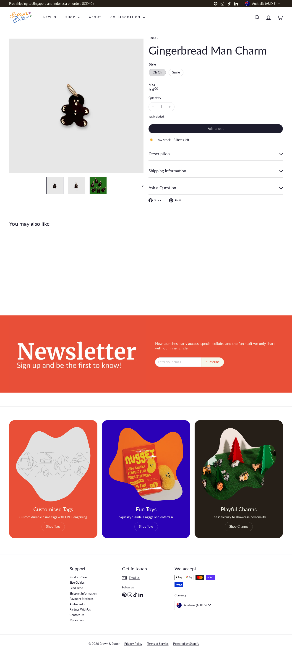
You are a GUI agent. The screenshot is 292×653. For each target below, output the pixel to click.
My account (77, 620)
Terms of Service (158, 643)
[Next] (140, 185)
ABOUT (95, 17)
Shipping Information (83, 593)
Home (152, 37)
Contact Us (77, 615)
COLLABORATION (126, 17)
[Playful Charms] (238, 464)
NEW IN (49, 17)
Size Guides (77, 582)
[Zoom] (76, 106)
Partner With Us (80, 609)
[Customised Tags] (53, 464)
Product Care (78, 577)
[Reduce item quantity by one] (153, 107)
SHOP (70, 17)
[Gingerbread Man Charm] (30, 267)
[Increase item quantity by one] (170, 107)
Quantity (155, 98)
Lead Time (76, 588)
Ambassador (78, 604)
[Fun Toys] (146, 464)
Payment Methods (82, 599)
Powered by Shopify (186, 643)
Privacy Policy (133, 643)
